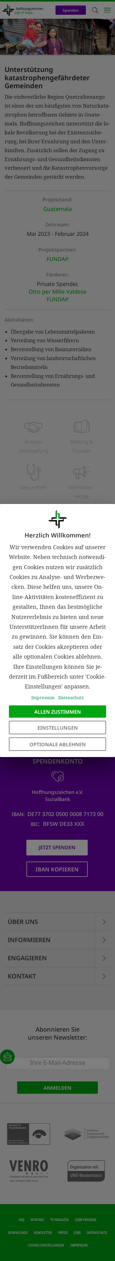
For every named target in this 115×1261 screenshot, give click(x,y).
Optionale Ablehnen (57, 744)
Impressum (43, 697)
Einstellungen (57, 727)
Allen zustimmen (57, 711)
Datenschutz (71, 697)
